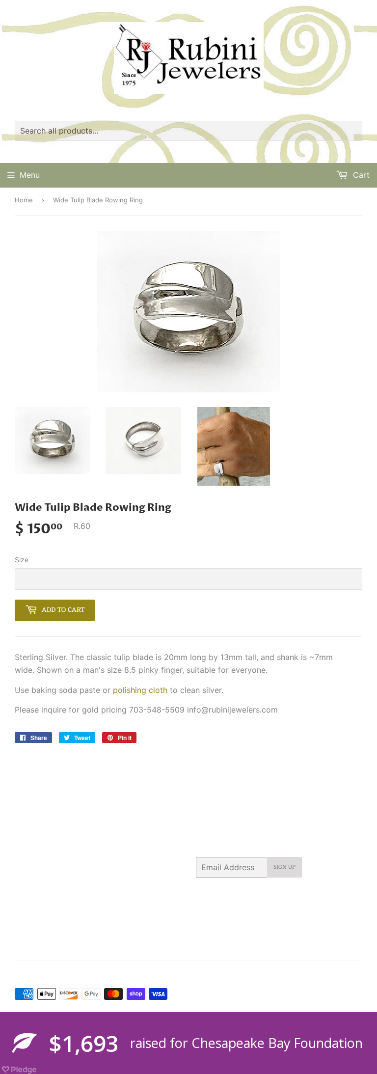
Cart (360, 175)
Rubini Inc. (56, 975)
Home (24, 200)
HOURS (140, 914)
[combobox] (188, 131)
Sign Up (284, 867)
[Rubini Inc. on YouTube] (352, 946)
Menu (30, 175)
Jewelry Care (181, 914)
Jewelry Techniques (241, 914)
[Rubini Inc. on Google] (298, 946)
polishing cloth (140, 690)
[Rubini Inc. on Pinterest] (279, 946)
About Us (60, 914)
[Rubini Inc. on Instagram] (318, 946)
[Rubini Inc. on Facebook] (261, 946)
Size (21, 559)
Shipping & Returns (44, 926)
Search (25, 914)
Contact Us (101, 914)
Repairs (293, 914)
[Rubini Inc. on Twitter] (244, 946)
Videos (93, 926)
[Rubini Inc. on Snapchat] (335, 946)
